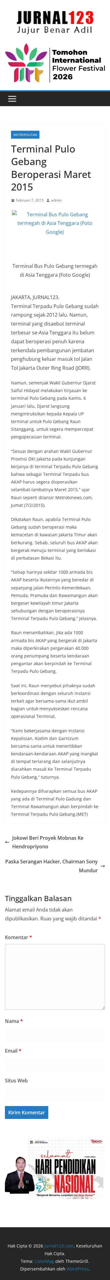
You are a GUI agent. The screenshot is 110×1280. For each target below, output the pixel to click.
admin (56, 200)
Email (13, 1050)
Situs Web (16, 1080)
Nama (14, 1021)
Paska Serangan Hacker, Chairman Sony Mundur (51, 866)
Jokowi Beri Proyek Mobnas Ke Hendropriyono (47, 842)
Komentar (18, 937)
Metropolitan (25, 135)
